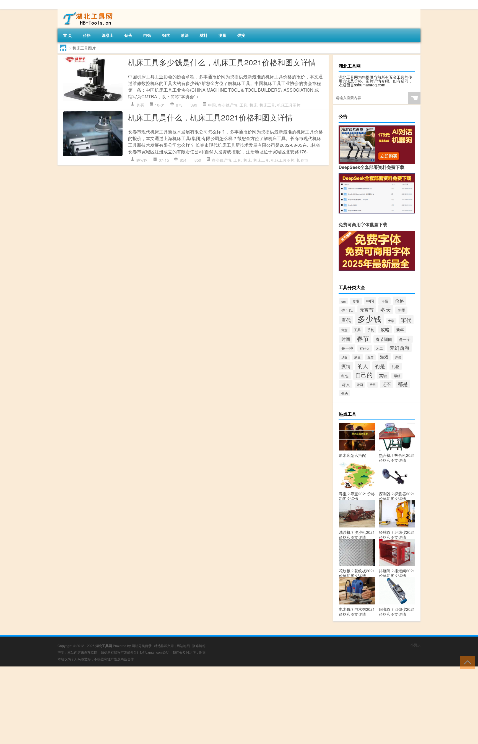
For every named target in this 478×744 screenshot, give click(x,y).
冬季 (401, 310)
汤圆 (344, 357)
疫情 (346, 366)
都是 (403, 383)
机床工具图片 (288, 105)
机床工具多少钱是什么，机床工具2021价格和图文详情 (222, 62)
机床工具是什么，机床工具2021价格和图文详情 (210, 117)
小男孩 (415, 644)
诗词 (360, 385)
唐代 (346, 320)
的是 (380, 365)
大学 (391, 321)
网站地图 (183, 645)
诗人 (345, 384)
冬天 (385, 309)
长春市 (302, 160)
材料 (203, 35)
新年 (400, 329)
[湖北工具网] (87, 11)
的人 (362, 365)
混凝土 (107, 35)
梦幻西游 (399, 347)
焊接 (241, 35)
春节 (363, 338)
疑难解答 (199, 645)
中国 (212, 105)
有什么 (365, 348)
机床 (253, 105)
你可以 (347, 310)
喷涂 (185, 35)
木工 (379, 348)
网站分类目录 (142, 645)
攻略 (385, 329)
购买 (140, 105)
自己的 (364, 374)
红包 (345, 375)
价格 (87, 35)
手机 (370, 329)
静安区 (142, 160)
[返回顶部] (466, 662)
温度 (370, 357)
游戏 (384, 357)
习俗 (384, 301)
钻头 (128, 35)
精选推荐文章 (164, 645)
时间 (345, 339)
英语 (383, 375)
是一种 (347, 348)
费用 (373, 385)
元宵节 (367, 309)
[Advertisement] (166, 705)
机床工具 (267, 105)
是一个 (405, 339)
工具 (243, 105)
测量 (222, 35)
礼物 (395, 366)
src (343, 301)
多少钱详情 (227, 105)
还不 (386, 384)
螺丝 (397, 376)
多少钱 (369, 318)
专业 (356, 301)
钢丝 (166, 35)
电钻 (147, 35)
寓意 (344, 330)
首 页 (67, 35)
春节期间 (384, 339)
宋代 (406, 319)
